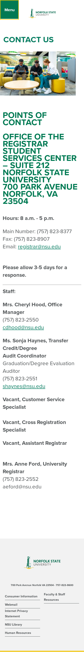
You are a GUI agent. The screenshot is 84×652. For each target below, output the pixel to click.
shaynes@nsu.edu (24, 386)
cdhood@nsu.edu (23, 327)
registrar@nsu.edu (39, 246)
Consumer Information (21, 596)
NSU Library (13, 624)
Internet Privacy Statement (16, 613)
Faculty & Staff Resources (54, 597)
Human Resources (18, 633)
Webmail (11, 605)
